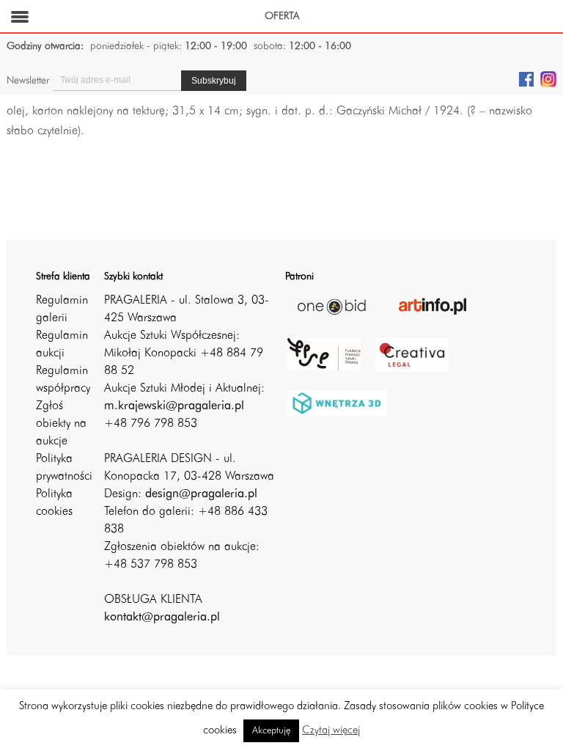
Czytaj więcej (331, 730)
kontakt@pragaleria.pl (162, 617)
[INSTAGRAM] (548, 78)
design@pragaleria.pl (201, 494)
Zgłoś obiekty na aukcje (61, 423)
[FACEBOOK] (526, 78)
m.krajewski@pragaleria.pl (174, 406)
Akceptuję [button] (271, 731)
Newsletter (28, 81)
